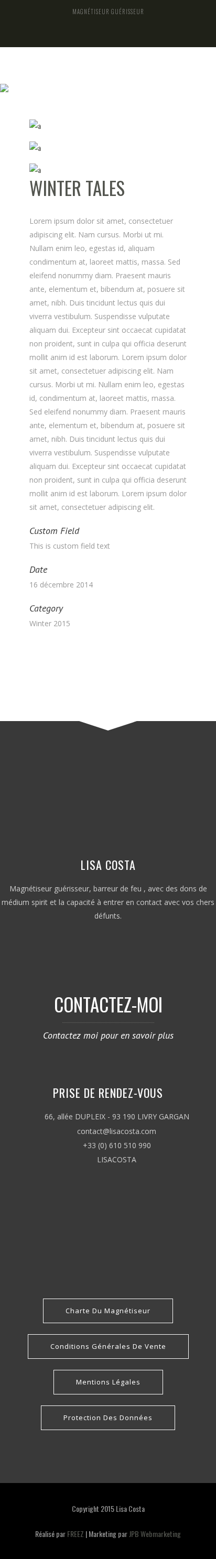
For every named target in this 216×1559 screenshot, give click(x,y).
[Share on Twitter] (44, 650)
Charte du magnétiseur (108, 1310)
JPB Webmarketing (155, 1533)
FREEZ (75, 1533)
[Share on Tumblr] (68, 650)
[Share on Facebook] (32, 650)
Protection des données (108, 1417)
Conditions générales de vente (108, 1346)
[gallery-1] (108, 125)
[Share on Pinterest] (80, 650)
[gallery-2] (108, 147)
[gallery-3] (108, 169)
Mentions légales (108, 1382)
